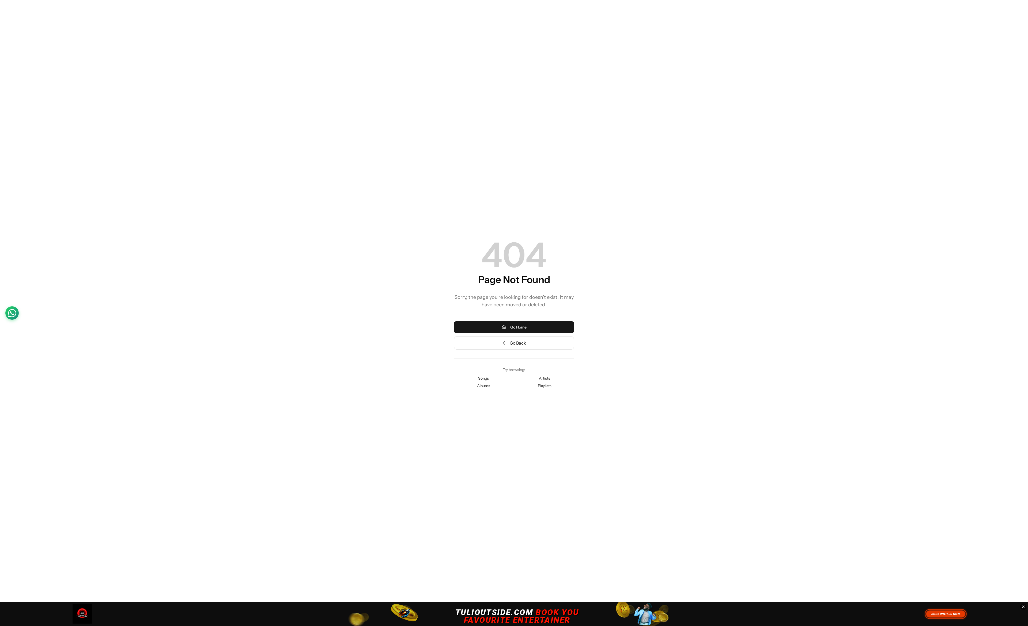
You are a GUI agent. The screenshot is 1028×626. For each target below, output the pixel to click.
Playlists (544, 385)
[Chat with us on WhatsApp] (12, 313)
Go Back (518, 343)
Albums (483, 385)
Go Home (518, 327)
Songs (483, 378)
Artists (544, 378)
